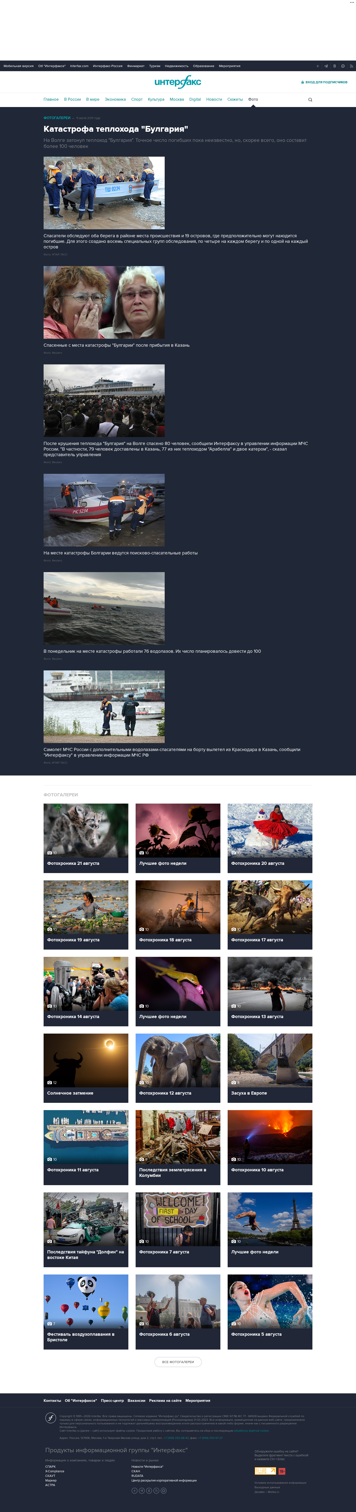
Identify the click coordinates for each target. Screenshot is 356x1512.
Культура (156, 99)
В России (72, 99)
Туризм (154, 66)
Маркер (50, 1480)
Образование (203, 66)
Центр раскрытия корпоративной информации (164, 1480)
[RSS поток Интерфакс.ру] (156, 1491)
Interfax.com (79, 66)
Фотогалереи (57, 118)
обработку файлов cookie (251, 1431)
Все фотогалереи (178, 1362)
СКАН (136, 1471)
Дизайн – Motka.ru (267, 1492)
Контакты (52, 1400)
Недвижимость (176, 66)
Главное (51, 99)
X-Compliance (54, 1471)
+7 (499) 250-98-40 (176, 1438)
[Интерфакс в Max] (164, 1491)
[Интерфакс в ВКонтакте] (149, 1491)
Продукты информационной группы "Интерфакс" (116, 1450)
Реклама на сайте (165, 1400)
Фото (253, 99)
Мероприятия (229, 66)
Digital (195, 99)
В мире (93, 99)
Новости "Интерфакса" (147, 1467)
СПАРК (50, 1467)
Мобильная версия (19, 66)
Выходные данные (267, 1487)
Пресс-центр (112, 1400)
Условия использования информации (280, 1483)
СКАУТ (50, 1476)
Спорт (137, 99)
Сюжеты (235, 99)
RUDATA (137, 1476)
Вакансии (136, 1400)
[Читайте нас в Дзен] (135, 1491)
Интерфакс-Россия (108, 66)
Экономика (115, 99)
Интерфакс (178, 82)
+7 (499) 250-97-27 (210, 1438)
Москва (177, 99)
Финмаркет (136, 66)
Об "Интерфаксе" (52, 66)
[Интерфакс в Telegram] (142, 1491)
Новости (214, 99)
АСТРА (50, 1485)
